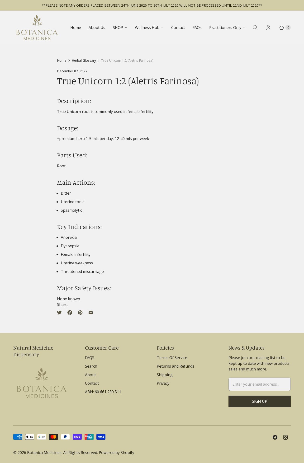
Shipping (165, 374)
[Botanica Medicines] (37, 27)
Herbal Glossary (84, 60)
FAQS (89, 357)
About (90, 374)
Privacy (163, 383)
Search (91, 366)
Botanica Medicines (44, 452)
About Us (97, 27)
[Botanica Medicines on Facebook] (275, 437)
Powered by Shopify (116, 452)
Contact (178, 27)
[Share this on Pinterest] (80, 312)
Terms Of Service (172, 357)
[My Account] (268, 27)
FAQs (197, 27)
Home (75, 27)
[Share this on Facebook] (70, 312)
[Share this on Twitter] (61, 312)
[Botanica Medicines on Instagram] (285, 437)
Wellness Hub (147, 27)
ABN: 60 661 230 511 (103, 391)
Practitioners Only (225, 27)
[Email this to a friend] (91, 312)
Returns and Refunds (175, 366)
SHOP (118, 27)
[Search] (255, 27)
